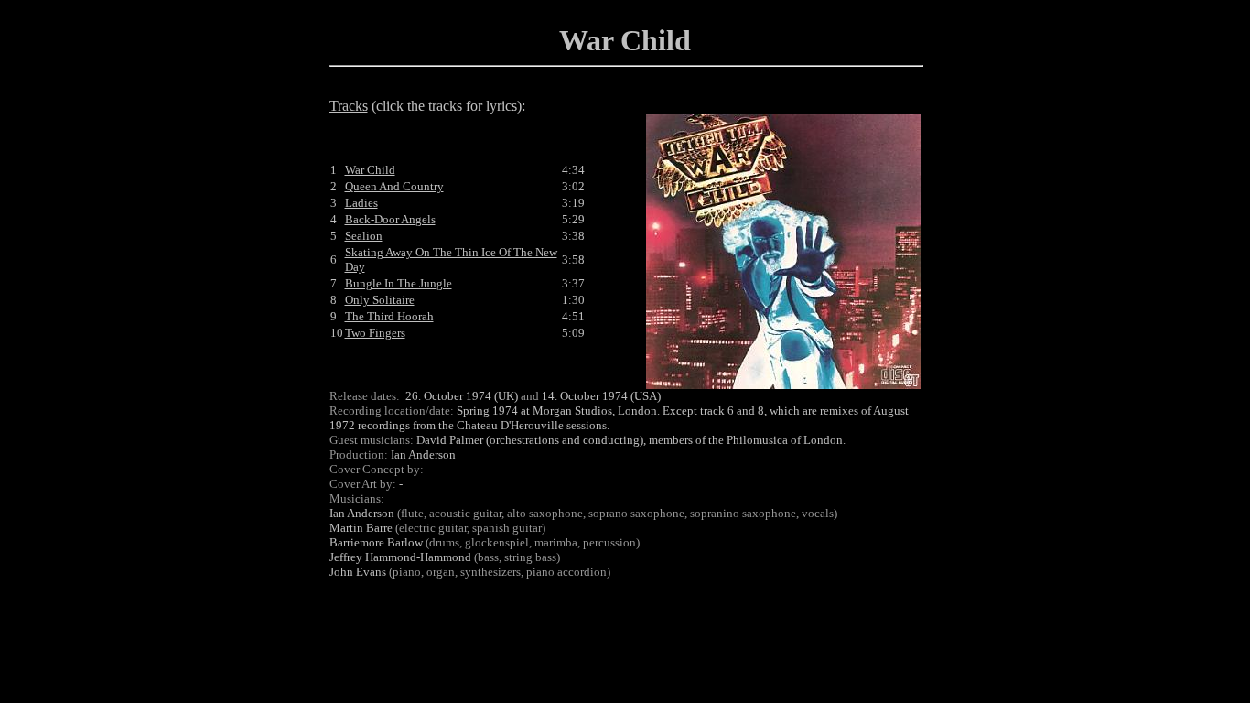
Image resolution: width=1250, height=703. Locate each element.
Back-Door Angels (390, 219)
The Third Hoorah (389, 316)
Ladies (361, 203)
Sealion (364, 236)
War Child (370, 170)
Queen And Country (394, 186)
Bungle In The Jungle (398, 283)
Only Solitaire (380, 300)
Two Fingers (375, 333)
